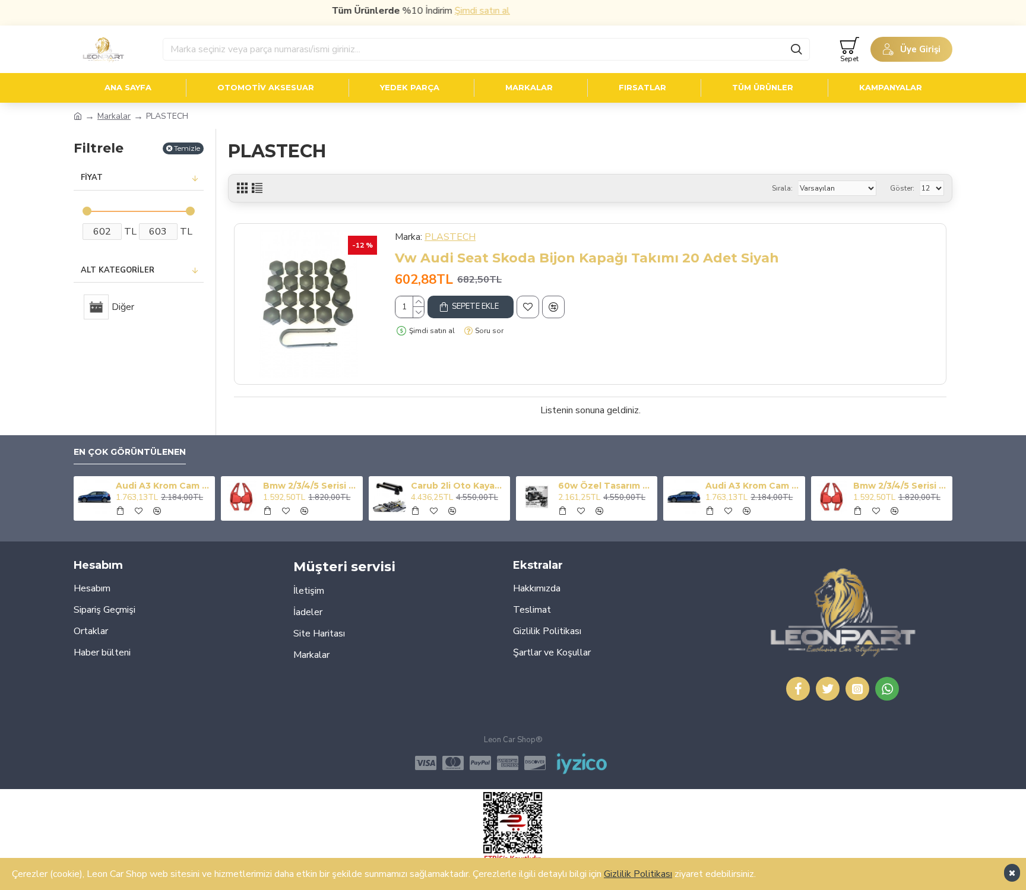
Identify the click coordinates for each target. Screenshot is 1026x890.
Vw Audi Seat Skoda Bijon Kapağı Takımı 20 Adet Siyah (587, 258)
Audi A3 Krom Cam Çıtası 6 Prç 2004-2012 (163, 485)
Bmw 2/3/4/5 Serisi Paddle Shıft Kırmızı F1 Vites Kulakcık (310, 485)
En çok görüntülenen (130, 452)
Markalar (114, 116)
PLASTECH (450, 236)
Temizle (187, 148)
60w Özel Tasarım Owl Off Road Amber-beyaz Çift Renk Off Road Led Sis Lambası (605, 485)
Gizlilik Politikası (638, 874)
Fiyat (92, 177)
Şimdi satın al (467, 10)
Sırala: (782, 188)
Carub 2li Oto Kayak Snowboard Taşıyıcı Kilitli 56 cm (458, 485)
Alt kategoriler (117, 270)
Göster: (902, 188)
